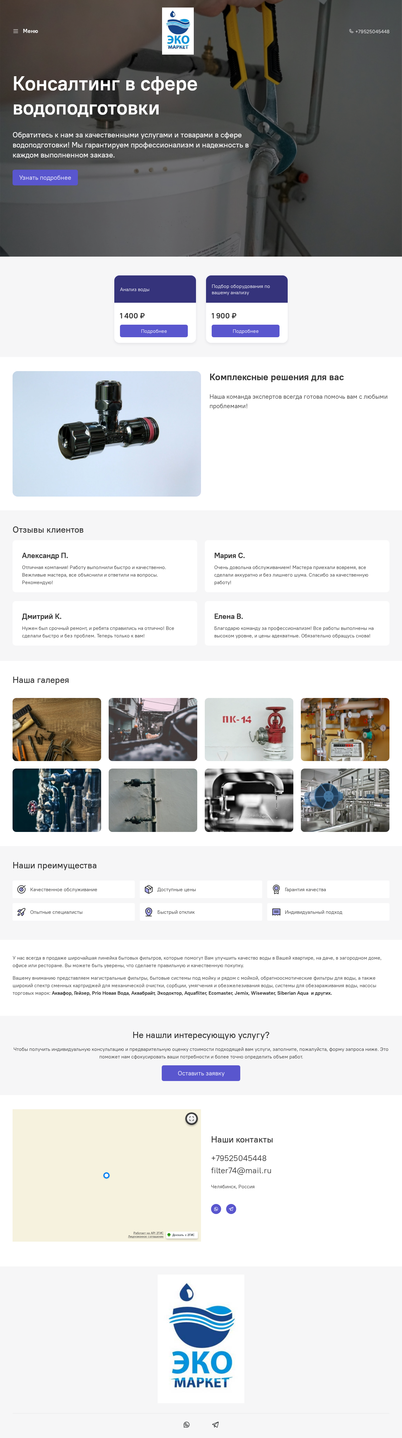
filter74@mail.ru (241, 1170)
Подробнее (154, 331)
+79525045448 (371, 31)
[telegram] (215, 1425)
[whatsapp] (186, 1425)
